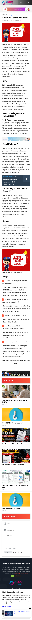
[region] (16, 604)
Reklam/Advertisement (21, 574)
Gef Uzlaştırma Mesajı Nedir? (12, 444)
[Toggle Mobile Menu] (14, 2)
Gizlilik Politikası (6, 606)
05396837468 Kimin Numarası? (12, 423)
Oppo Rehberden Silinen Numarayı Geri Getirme (15, 486)
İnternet (4, 404)
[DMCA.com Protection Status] (16, 576)
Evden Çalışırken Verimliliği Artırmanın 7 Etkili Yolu (15, 401)
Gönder (7, 552)
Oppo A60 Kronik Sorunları (11, 508)
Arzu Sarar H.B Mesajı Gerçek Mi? (13, 465)
